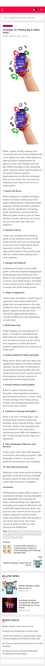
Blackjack (17, 531)
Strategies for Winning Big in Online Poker (20, 631)
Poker (17, 534)
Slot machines (7, 537)
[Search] (41, 10)
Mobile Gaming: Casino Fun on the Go (29, 587)
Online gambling (8, 534)
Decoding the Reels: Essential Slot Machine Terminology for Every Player (29, 604)
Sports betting (18, 537)
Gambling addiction (34, 531)
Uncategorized (7, 26)
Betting (11, 531)
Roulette (38, 534)
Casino (24, 531)
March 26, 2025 (15, 36)
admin (6, 36)
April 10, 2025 (24, 591)
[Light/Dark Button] (35, 10)
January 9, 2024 (25, 610)
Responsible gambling (27, 534)
